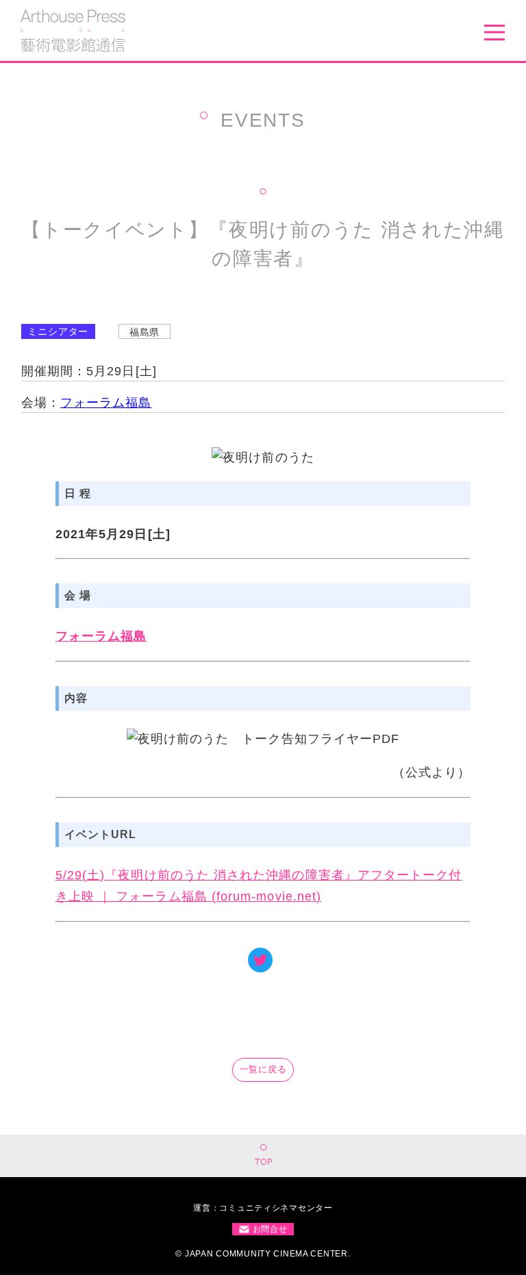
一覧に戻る (263, 1069)
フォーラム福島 (106, 402)
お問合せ (270, 1229)
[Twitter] (260, 960)
